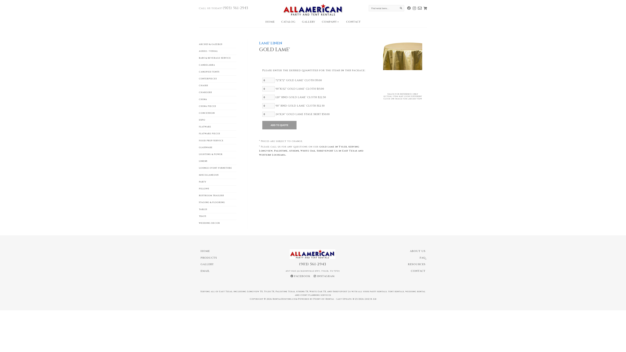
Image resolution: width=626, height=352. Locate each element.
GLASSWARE (206, 147)
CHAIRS (203, 85)
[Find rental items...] (401, 8)
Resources (416, 264)
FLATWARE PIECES (209, 133)
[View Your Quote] (425, 8)
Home (270, 22)
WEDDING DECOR (209, 223)
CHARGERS (205, 92)
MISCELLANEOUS (209, 175)
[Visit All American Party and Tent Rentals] (420, 8)
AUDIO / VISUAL (208, 51)
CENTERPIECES (208, 78)
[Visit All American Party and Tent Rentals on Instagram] (414, 8)
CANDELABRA (207, 65)
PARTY (202, 182)
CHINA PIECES (207, 106)
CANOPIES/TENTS (209, 72)
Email (205, 271)
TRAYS (202, 216)
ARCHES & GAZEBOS (210, 44)
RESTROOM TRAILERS (211, 195)
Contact (353, 22)
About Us (417, 251)
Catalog (288, 22)
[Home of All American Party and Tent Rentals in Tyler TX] (313, 9)
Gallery (308, 22)
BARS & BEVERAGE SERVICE (215, 58)
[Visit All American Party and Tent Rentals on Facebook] (409, 8)
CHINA (203, 99)
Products (209, 258)
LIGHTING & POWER (211, 154)
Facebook (301, 276)
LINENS (203, 161)
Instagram (325, 276)
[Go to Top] (620, 346)
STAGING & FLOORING (212, 202)
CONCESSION (207, 113)
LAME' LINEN (270, 43)
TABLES (203, 209)
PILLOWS (204, 188)
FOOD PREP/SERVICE (211, 140)
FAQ (422, 258)
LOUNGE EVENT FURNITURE (215, 168)
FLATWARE (205, 126)
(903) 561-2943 (235, 8)
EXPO (202, 120)
